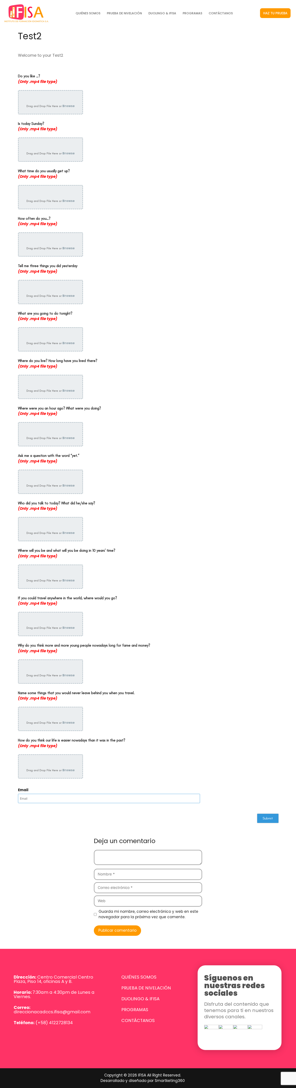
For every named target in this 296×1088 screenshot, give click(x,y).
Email (23, 789)
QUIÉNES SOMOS (88, 13)
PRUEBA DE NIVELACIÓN (124, 13)
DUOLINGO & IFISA (162, 13)
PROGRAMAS (192, 13)
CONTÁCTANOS (221, 13)
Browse (68, 106)
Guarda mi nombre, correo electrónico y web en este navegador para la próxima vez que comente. (148, 914)
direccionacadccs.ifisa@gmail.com (52, 1012)
